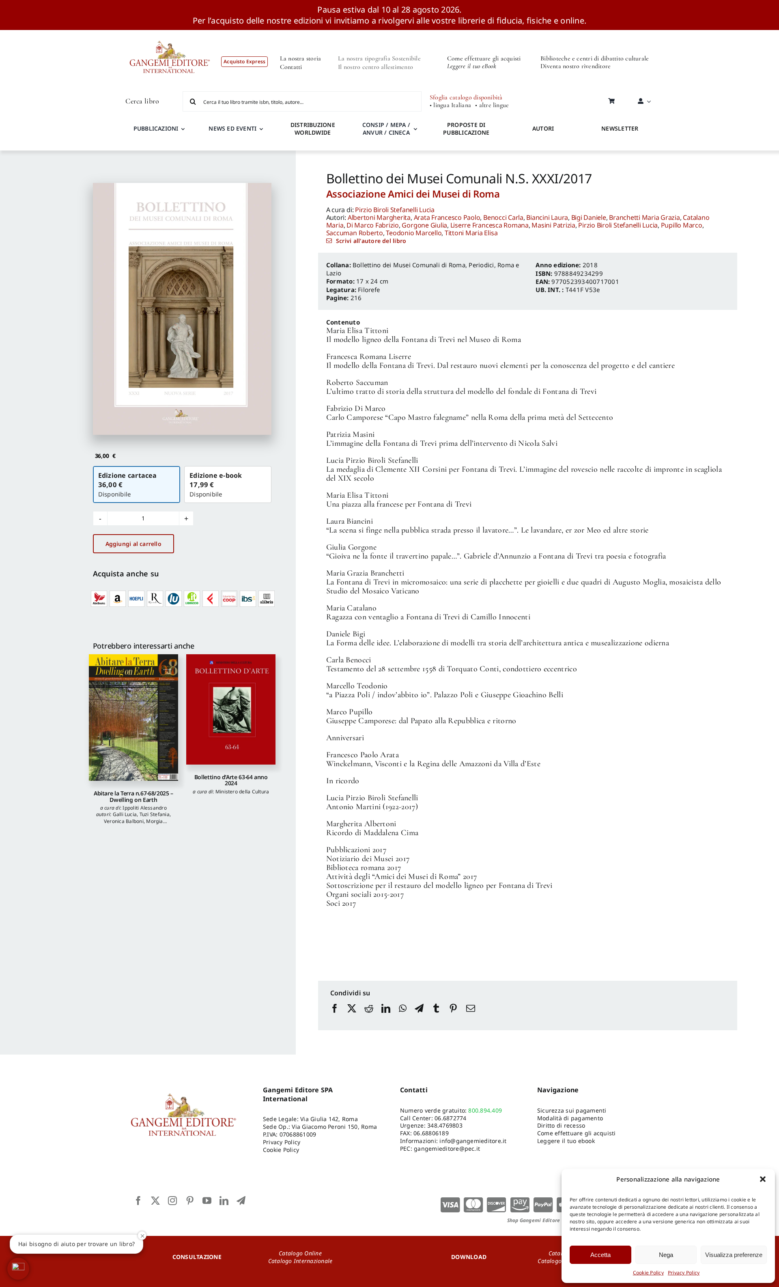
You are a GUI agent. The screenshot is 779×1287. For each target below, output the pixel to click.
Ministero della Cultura (242, 791)
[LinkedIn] (385, 1016)
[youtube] (206, 1200)
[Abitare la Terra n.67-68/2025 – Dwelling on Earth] (133, 717)
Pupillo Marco (681, 225)
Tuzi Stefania (155, 814)
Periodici (481, 265)
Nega (666, 1254)
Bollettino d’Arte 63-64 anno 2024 (231, 780)
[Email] (470, 1016)
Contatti (291, 67)
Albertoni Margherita (379, 217)
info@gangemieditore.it (472, 1141)
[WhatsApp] (403, 1016)
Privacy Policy (683, 1272)
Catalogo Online (300, 1253)
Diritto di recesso (561, 1125)
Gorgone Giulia (424, 225)
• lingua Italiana (450, 105)
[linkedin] (223, 1200)
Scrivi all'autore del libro (371, 241)
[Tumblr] (436, 1016)
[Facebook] (334, 1016)
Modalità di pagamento (570, 1118)
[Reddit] (368, 1016)
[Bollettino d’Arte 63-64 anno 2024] (230, 709)
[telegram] (241, 1200)
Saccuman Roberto (354, 232)
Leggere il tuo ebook (566, 1141)
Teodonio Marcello (413, 232)
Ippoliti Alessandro (145, 807)
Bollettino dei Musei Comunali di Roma (409, 265)
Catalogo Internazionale (300, 1261)
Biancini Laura (547, 217)
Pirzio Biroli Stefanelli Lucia (395, 209)
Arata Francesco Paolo (447, 217)
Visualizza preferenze (733, 1254)
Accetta (600, 1254)
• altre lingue (492, 105)
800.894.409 (485, 1110)
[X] (351, 1016)
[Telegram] (419, 1016)
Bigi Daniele (588, 217)
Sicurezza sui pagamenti (572, 1110)
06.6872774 (450, 1118)
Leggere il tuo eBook (471, 66)
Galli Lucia (125, 814)
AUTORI (543, 128)
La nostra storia (300, 58)
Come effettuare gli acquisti (484, 58)
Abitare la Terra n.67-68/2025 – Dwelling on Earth (133, 796)
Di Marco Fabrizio (372, 225)
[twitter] (155, 1200)
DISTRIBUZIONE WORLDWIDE (313, 128)
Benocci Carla (503, 217)
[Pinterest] (453, 1016)
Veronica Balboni (124, 821)
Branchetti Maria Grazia (644, 217)
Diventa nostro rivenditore (575, 66)
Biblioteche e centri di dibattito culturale (594, 58)
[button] (763, 1179)
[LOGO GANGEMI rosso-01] (170, 33)
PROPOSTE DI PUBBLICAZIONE (466, 128)
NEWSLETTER (619, 128)
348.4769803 (445, 1125)
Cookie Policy (648, 1272)
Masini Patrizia (553, 225)
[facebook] (138, 1200)
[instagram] (172, 1200)
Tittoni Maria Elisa (471, 232)
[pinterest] (189, 1200)
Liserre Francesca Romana (489, 225)
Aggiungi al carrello (133, 544)
